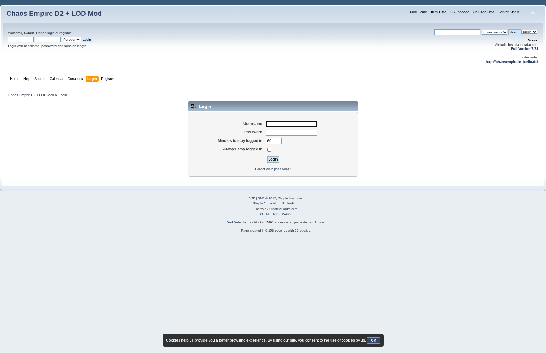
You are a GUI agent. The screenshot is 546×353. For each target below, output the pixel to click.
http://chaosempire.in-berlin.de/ (512, 62)
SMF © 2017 (267, 198)
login (50, 33)
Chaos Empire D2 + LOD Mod (54, 13)
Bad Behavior (237, 222)
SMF (251, 198)
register (65, 33)
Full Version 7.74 (524, 49)
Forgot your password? (273, 169)
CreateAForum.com (283, 208)
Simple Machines (290, 198)
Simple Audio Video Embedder (275, 203)
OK (373, 340)
